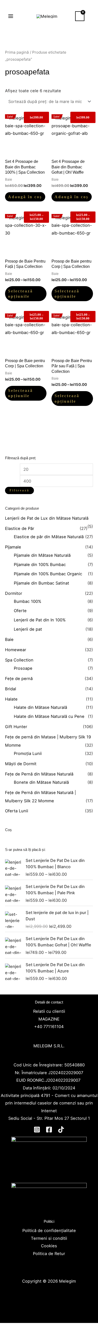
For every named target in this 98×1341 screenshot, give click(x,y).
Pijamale (13, 546)
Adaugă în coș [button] (25, 196)
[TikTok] (61, 1129)
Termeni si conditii (49, 1238)
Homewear (15, 649)
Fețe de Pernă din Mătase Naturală (39, 773)
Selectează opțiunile (20, 294)
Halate (11, 699)
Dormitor (13, 593)
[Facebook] (49, 1129)
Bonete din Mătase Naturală (41, 782)
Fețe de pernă (19, 678)
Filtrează (19, 490)
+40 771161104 (49, 1026)
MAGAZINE (49, 1019)
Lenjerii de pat (28, 629)
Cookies (49, 1245)
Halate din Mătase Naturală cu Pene (49, 716)
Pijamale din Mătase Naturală (42, 555)
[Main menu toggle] (11, 16)
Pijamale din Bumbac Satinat (41, 583)
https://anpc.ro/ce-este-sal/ (49, 1212)
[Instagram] (37, 1129)
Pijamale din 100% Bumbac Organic (48, 573)
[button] (91, 16)
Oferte (20, 610)
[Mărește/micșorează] (9, 1328)
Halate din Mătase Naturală (40, 707)
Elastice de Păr (19, 528)
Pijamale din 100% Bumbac (40, 564)
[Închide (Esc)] (65, 1328)
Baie (9, 639)
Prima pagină (17, 52)
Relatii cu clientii (49, 1011)
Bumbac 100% (27, 601)
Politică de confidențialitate (49, 1230)
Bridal (10, 688)
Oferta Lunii (16, 810)
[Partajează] (46, 1328)
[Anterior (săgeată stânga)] (9, 1337)
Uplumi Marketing (48, 1304)
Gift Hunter (16, 726)
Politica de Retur (49, 1253)
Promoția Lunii (28, 753)
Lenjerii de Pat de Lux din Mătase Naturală (46, 518)
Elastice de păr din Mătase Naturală (49, 536)
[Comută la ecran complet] (27, 1328)
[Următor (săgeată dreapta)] (27, 1337)
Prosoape (23, 668)
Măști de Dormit (20, 763)
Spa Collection (19, 659)
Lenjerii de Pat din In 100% (40, 619)
